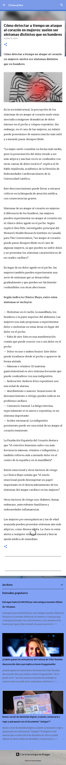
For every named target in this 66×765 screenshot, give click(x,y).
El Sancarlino (16, 5)
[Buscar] (62, 5)
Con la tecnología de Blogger (34, 754)
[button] (5, 45)
